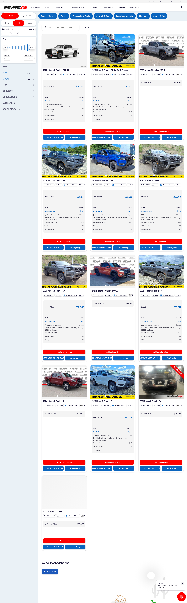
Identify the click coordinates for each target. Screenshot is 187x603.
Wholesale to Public (81, 16)
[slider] (5, 47)
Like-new (143, 16)
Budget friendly (48, 16)
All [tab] (19, 23)
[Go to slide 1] (105, 65)
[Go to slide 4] (116, 65)
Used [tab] (30, 23)
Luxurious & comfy (124, 16)
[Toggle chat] (181, 596)
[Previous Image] (93, 51)
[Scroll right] (84, 74)
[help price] (142, 83)
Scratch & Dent (103, 16)
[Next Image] (132, 51)
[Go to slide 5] (119, 65)
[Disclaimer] (45, 104)
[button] (93, 51)
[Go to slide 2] (109, 65)
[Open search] (182, 7)
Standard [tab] (11, 16)
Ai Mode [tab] (29, 16)
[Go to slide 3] (112, 65)
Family (64, 16)
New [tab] (7, 23)
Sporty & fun (159, 16)
